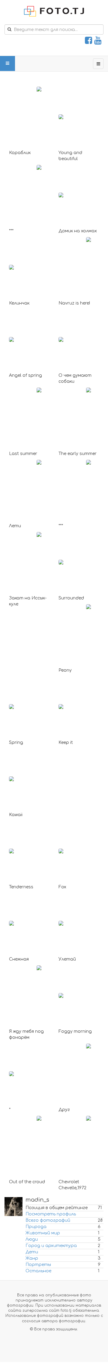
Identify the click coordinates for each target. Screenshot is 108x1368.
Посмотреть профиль (51, 1214)
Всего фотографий (48, 1220)
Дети (32, 1252)
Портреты (38, 1264)
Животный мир (43, 1233)
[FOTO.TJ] (54, 11)
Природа (36, 1226)
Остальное (38, 1271)
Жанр (32, 1258)
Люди (32, 1239)
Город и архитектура (51, 1245)
